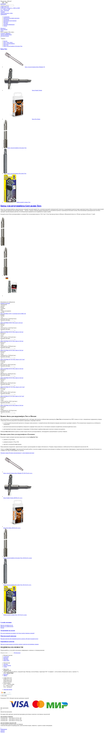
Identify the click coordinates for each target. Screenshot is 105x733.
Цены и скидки (7, 665)
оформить (8, 33)
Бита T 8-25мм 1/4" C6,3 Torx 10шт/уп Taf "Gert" (12, 396)
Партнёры (5, 659)
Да (3, 2)
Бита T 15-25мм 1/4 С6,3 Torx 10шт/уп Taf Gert (12, 332)
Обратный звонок (7, 689)
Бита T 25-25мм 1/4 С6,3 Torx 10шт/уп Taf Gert (12, 350)
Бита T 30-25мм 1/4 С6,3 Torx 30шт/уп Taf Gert (12, 405)
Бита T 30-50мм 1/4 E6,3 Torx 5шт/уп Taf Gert (12, 322)
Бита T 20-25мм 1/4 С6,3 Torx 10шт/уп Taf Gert (12, 341)
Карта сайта (6, 660)
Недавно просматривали (15, 452)
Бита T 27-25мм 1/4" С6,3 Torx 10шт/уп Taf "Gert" (13, 387)
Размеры (3, 303)
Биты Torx (4, 49)
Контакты (5, 22)
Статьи (5, 666)
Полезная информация (8, 24)
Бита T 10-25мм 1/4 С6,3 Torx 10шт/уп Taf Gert (12, 368)
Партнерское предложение (9, 20)
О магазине (6, 656)
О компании (6, 16)
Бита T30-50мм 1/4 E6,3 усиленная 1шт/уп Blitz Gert (13, 313)
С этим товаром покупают (27, 452)
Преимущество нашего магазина (11, 18)
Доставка (5, 23)
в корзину (3, 33)
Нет (6, 2)
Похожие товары (5, 452)
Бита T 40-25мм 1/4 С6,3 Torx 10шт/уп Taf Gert (12, 377)
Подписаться (17, 652)
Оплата (5, 25)
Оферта (5, 675)
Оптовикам (6, 19)
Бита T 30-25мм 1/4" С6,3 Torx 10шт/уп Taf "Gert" (13, 359)
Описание (7, 303)
